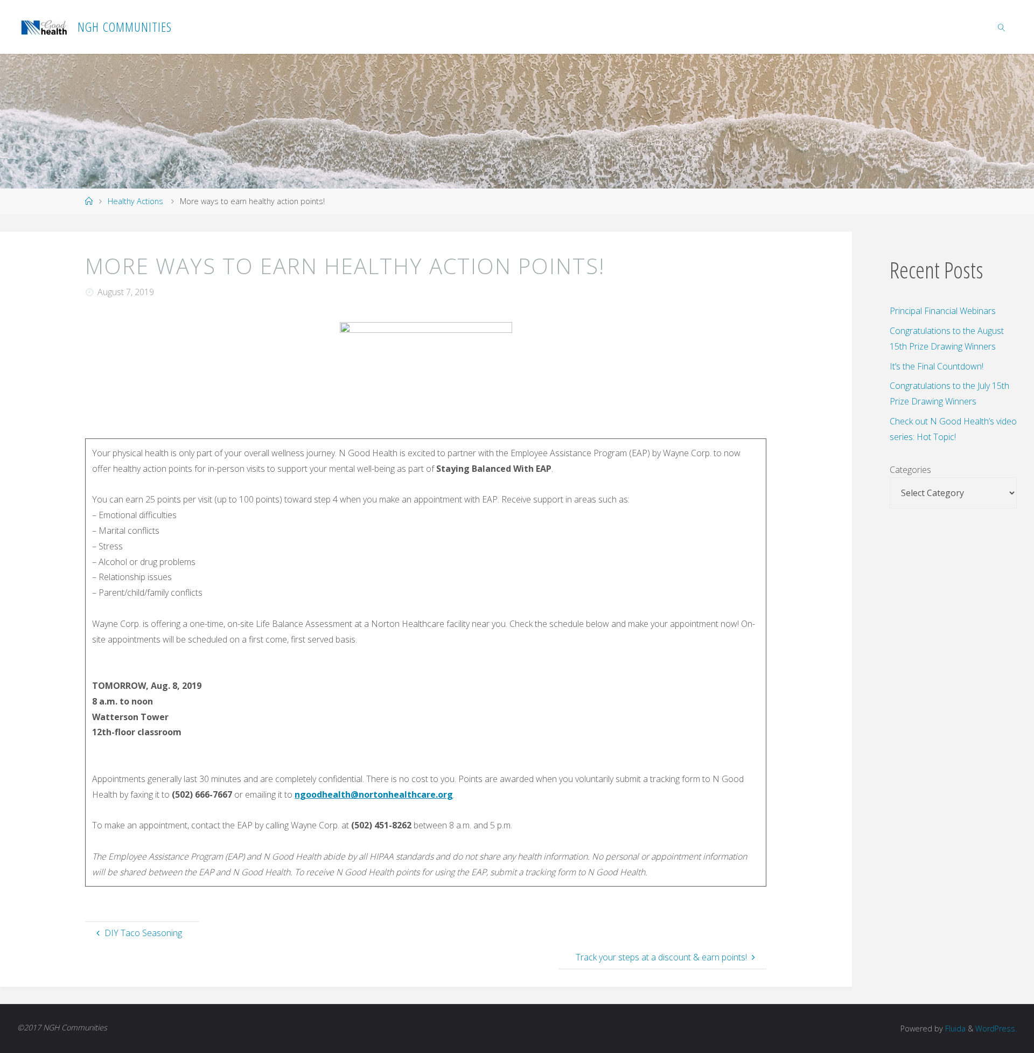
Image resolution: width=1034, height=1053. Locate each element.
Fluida (954, 1028)
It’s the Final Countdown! (936, 366)
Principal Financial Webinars (943, 311)
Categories (910, 470)
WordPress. (996, 1028)
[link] (1001, 27)
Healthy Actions (135, 201)
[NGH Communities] (44, 27)
